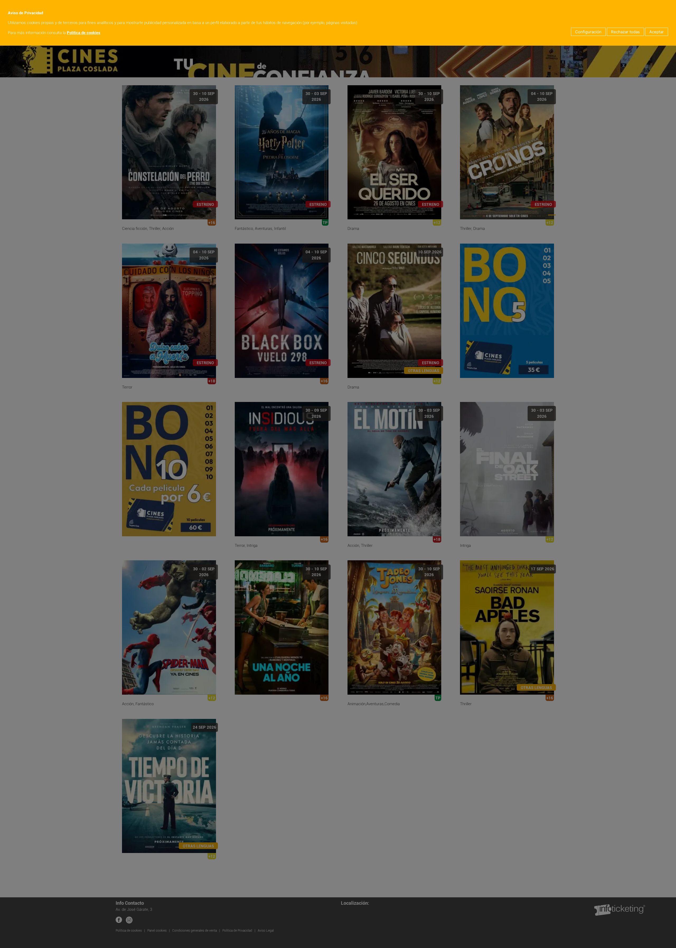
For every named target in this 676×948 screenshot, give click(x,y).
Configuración (588, 31)
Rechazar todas (625, 31)
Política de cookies (83, 32)
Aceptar (656, 31)
